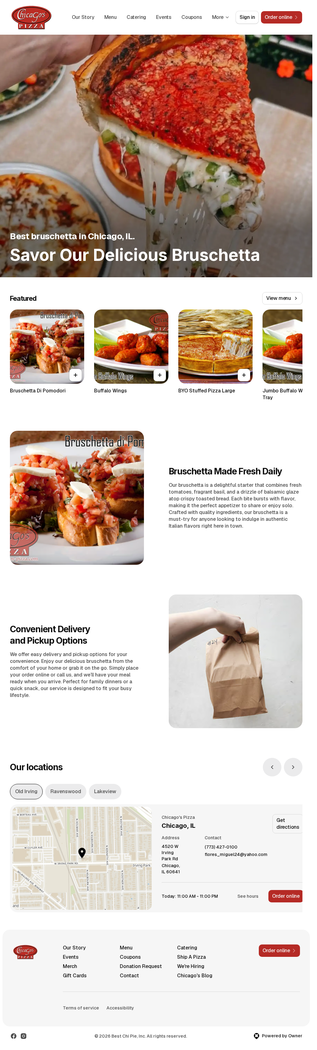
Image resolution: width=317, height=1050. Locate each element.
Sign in (247, 17)
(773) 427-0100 (221, 847)
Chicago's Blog (194, 975)
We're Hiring (190, 966)
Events (164, 17)
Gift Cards (75, 975)
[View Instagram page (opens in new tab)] (23, 1036)
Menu (110, 17)
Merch (70, 966)
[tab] (26, 791)
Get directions (287, 823)
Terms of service (81, 1008)
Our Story (83, 17)
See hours (247, 896)
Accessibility (120, 1008)
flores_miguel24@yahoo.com (236, 855)
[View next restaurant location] (293, 767)
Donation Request (141, 966)
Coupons (191, 17)
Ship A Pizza (191, 957)
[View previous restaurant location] (272, 767)
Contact (129, 975)
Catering (136, 17)
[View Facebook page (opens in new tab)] (13, 1036)
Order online (286, 896)
